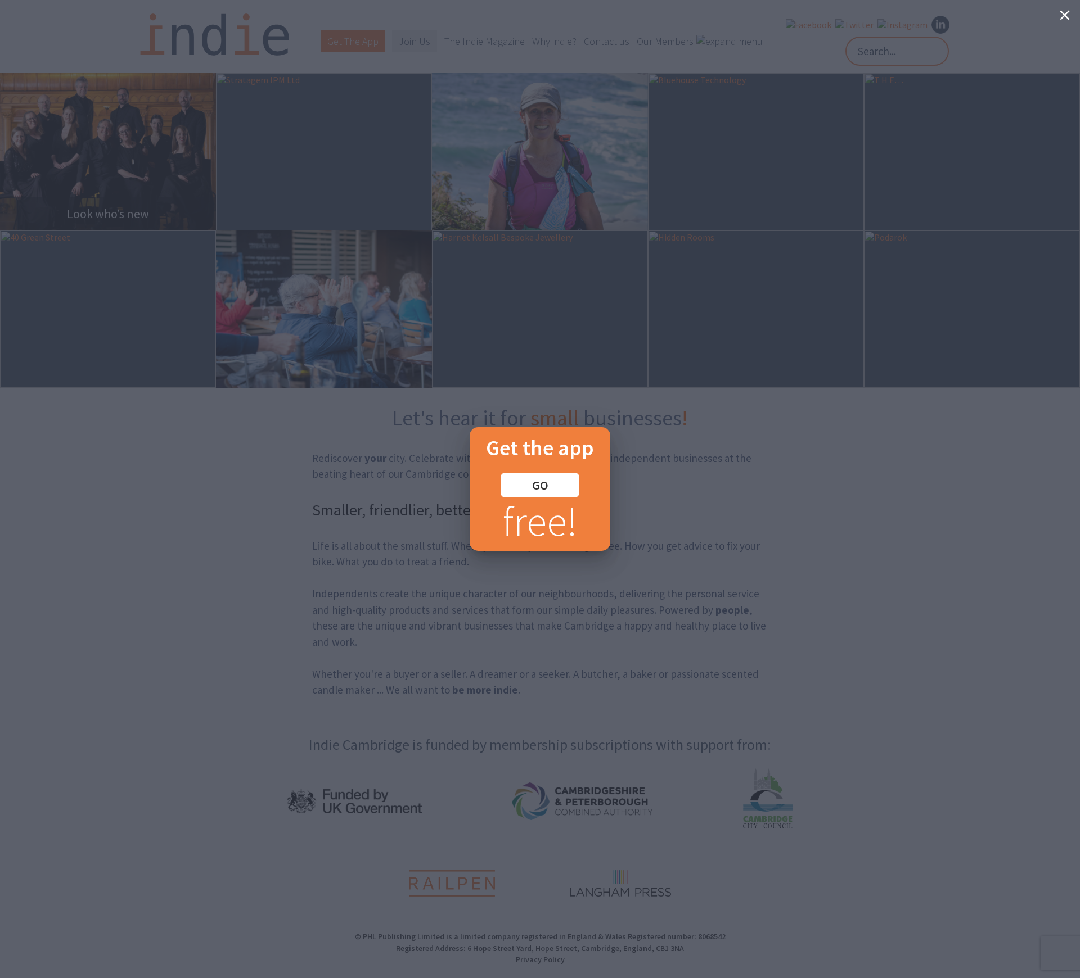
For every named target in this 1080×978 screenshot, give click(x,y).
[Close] (1064, 15)
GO (540, 485)
